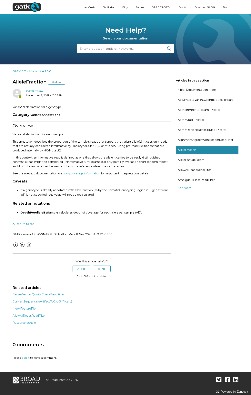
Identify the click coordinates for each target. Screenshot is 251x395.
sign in (26, 357)
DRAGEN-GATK (161, 7)
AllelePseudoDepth (191, 160)
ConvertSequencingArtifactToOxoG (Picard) (42, 301)
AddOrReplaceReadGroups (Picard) (202, 130)
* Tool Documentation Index (197, 90)
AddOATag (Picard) (191, 120)
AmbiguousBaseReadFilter (196, 180)
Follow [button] (56, 82)
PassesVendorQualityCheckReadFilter (38, 294)
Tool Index (108, 7)
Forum (140, 7)
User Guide (89, 7)
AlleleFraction (187, 150)
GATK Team (34, 91)
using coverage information (81, 173)
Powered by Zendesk (234, 391)
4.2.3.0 (46, 71)
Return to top (25, 224)
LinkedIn (29, 247)
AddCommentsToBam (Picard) (199, 110)
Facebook (15, 247)
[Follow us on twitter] (219, 379)
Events (182, 7)
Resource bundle (24, 322)
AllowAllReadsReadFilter (194, 170)
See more (184, 188)
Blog (125, 7)
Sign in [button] (227, 6)
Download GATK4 (205, 7)
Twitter (22, 247)
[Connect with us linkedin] (235, 379)
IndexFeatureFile (24, 308)
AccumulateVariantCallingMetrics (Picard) (206, 100)
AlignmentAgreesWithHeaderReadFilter (205, 140)
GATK (17, 71)
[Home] (27, 7)
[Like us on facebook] (227, 379)
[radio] (81, 269)
